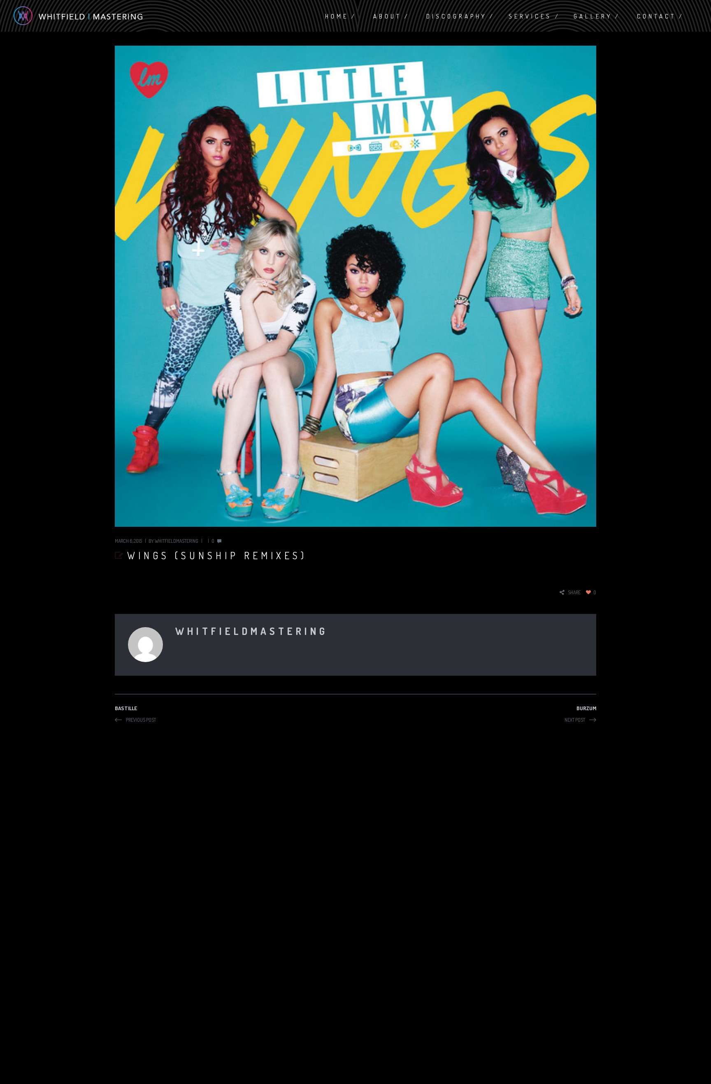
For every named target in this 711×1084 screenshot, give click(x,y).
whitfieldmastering (176, 541)
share (574, 592)
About (387, 16)
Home (337, 16)
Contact (656, 16)
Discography (456, 16)
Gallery (593, 16)
